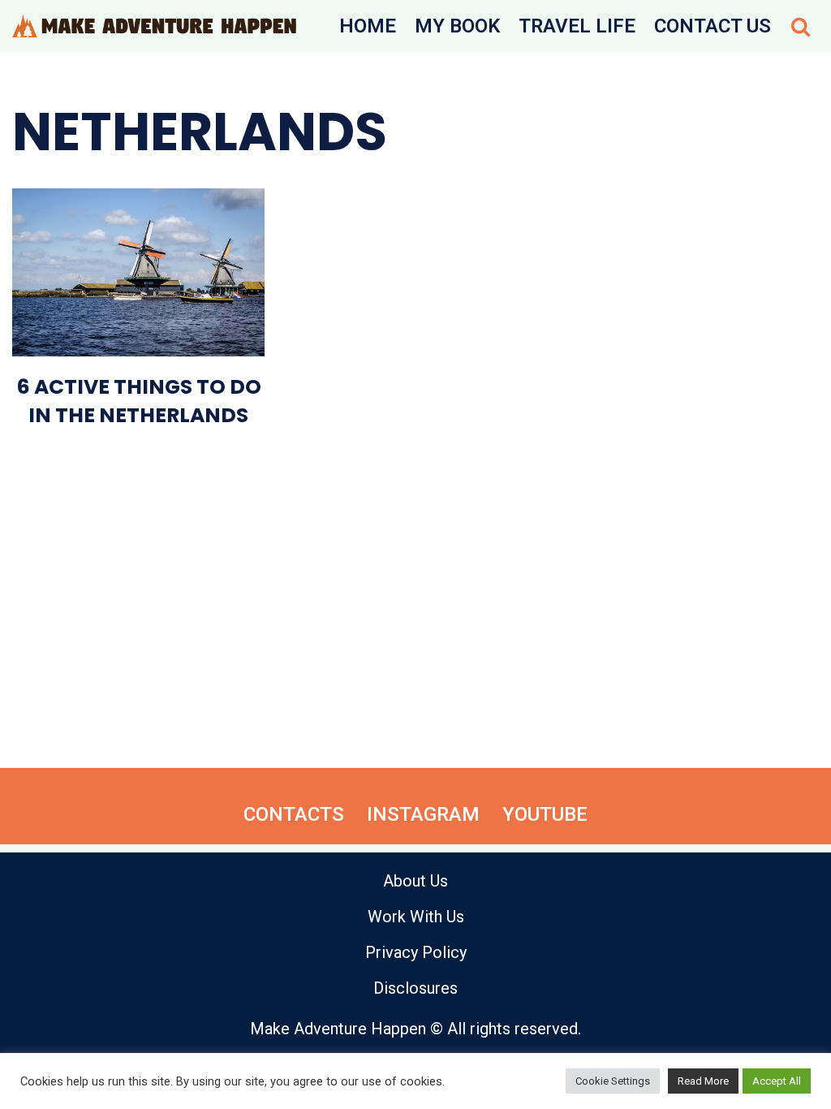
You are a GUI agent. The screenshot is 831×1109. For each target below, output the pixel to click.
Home (367, 26)
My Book (457, 26)
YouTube (545, 814)
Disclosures (415, 988)
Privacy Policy (416, 952)
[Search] (800, 26)
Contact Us (712, 26)
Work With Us (416, 916)
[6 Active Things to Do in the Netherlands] (138, 272)
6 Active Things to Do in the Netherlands (138, 401)
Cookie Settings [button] (612, 1081)
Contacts (293, 814)
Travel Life (577, 26)
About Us (415, 881)
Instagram (423, 814)
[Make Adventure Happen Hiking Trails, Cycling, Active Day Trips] (154, 26)
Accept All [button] (776, 1081)
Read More (703, 1081)
